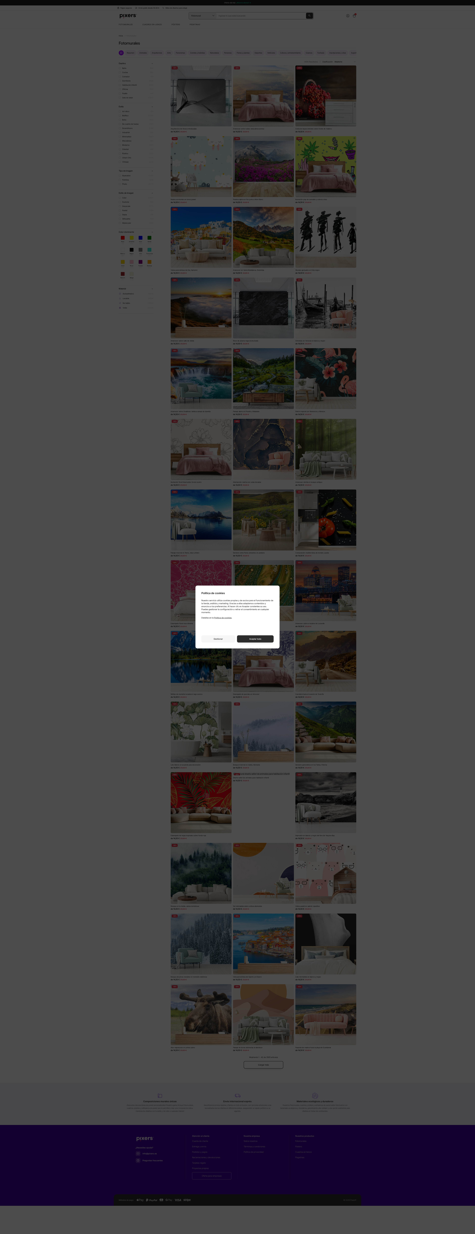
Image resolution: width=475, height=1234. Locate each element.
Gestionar (218, 639)
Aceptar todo (255, 639)
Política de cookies (223, 618)
